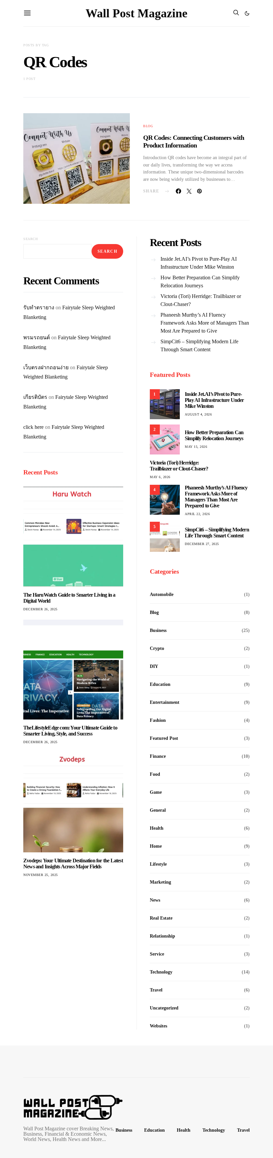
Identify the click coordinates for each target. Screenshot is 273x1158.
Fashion (158, 720)
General (158, 810)
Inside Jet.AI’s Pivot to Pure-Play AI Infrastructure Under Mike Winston (198, 263)
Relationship (162, 936)
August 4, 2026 (198, 414)
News (155, 900)
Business (158, 630)
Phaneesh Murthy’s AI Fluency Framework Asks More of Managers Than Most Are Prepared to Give (204, 323)
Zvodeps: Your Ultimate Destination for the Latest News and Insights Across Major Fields (73, 863)
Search (30, 239)
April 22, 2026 (197, 514)
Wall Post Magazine (136, 13)
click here (33, 427)
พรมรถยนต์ (36, 337)
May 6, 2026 (160, 477)
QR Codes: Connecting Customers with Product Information (193, 141)
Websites (158, 1025)
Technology (161, 972)
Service (157, 954)
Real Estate (161, 918)
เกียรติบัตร (35, 397)
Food (155, 774)
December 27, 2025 (202, 544)
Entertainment (164, 702)
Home (156, 846)
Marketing (160, 882)
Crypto (157, 648)
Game (156, 792)
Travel (156, 990)
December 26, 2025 (40, 609)
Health (156, 828)
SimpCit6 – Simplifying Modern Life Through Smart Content (199, 345)
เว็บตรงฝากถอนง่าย (46, 367)
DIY (154, 666)
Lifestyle (158, 864)
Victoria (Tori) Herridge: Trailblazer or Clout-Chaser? (200, 300)
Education (160, 684)
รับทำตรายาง (38, 307)
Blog (148, 126)
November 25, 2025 (40, 875)
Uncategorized (164, 1008)
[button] (247, 13)
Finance (158, 756)
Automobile (161, 594)
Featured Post (164, 738)
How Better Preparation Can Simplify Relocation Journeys (200, 281)
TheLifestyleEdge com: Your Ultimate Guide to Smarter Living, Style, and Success (70, 730)
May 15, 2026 (196, 446)
